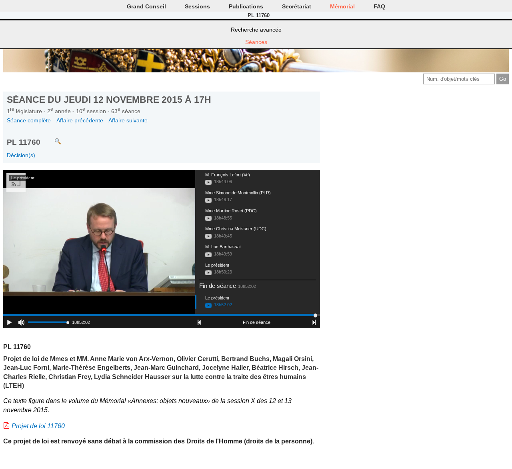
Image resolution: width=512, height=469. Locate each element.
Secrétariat (296, 6)
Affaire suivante (128, 120)
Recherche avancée (256, 29)
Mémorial (342, 6)
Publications (246, 6)
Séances (256, 42)
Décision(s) (21, 155)
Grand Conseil (146, 6)
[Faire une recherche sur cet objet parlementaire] (51, 138)
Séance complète (29, 120)
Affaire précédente (79, 120)
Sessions (197, 6)
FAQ (379, 6)
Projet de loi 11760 (38, 426)
